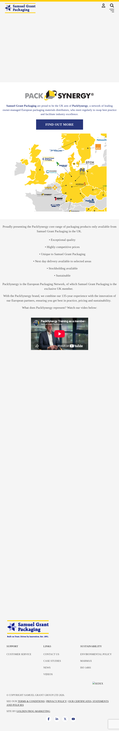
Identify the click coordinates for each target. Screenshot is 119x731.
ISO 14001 (85, 667)
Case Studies (52, 661)
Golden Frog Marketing (33, 711)
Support (12, 646)
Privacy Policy (56, 701)
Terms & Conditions (31, 701)
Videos (48, 674)
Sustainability (91, 646)
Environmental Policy (96, 654)
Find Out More (59, 124)
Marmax (86, 661)
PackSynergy (10, 284)
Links (47, 646)
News (47, 667)
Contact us (51, 654)
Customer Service (19, 654)
